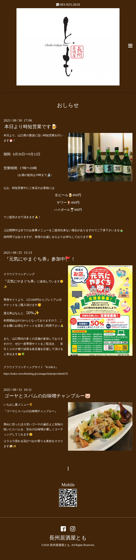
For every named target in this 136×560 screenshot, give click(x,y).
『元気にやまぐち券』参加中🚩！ (39, 258)
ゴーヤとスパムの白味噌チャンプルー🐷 (47, 395)
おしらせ (68, 105)
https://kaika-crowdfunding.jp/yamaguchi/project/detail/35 (36, 373)
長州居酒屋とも (68, 538)
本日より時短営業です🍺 (30, 126)
